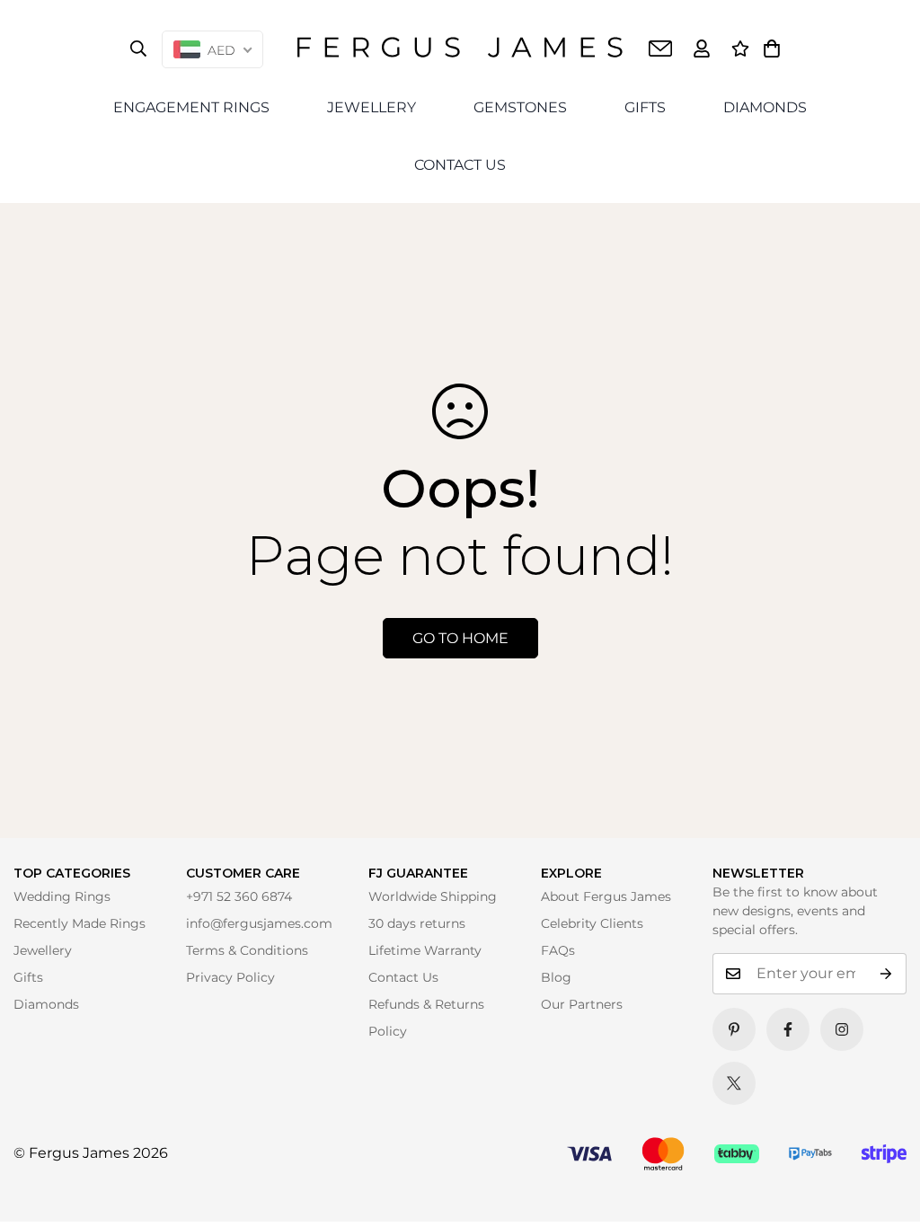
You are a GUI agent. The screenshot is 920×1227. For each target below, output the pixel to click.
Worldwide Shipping (432, 896)
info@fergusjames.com (259, 923)
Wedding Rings (62, 896)
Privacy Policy (230, 977)
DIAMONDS (765, 107)
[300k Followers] (787, 1029)
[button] (771, 48)
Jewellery (42, 950)
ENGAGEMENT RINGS (191, 107)
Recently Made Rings (79, 923)
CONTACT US (460, 164)
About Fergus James (606, 896)
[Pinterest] (734, 1029)
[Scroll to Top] (881, 1188)
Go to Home (460, 638)
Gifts (28, 977)
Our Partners (582, 1004)
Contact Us (403, 977)
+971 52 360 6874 (239, 896)
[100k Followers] (841, 1029)
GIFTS (645, 107)
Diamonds (46, 1004)
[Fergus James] (460, 48)
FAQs (558, 950)
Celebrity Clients (592, 923)
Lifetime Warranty (425, 950)
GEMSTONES (520, 107)
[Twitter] (734, 1083)
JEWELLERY (371, 107)
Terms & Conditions (247, 950)
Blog (556, 977)
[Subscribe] (886, 973)
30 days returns (416, 923)
